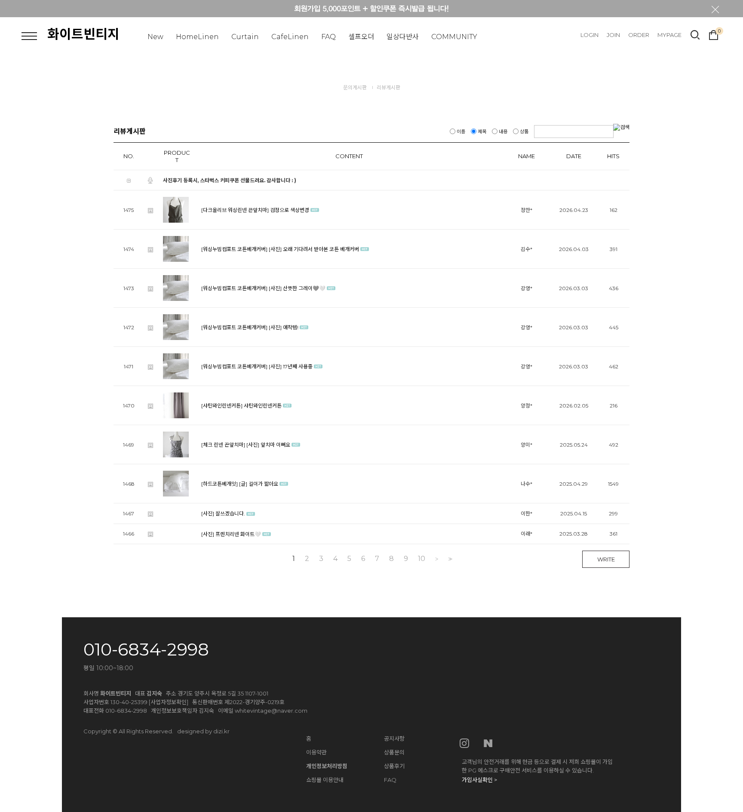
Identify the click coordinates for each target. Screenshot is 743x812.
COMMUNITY (454, 37)
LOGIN (589, 34)
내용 (503, 132)
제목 (482, 132)
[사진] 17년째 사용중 (291, 366)
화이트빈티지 (83, 34)
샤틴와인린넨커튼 (263, 405)
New (155, 37)
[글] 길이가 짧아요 (258, 484)
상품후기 (394, 766)
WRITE (606, 559)
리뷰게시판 (388, 87)
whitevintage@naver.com (271, 710)
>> (449, 559)
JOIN (613, 34)
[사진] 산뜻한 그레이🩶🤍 (297, 288)
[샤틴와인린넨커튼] (222, 405)
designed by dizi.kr (203, 731)
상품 (524, 132)
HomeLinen (197, 37)
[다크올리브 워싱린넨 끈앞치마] (235, 210)
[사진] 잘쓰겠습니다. (223, 514)
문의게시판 (355, 87)
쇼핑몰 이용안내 (325, 779)
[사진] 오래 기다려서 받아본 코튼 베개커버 (314, 249)
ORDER (638, 34)
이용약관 (316, 752)
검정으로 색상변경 (289, 210)
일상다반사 (403, 37)
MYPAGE (669, 34)
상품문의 (394, 752)
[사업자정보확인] (168, 702)
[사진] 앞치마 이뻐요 (268, 444)
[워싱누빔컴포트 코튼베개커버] (234, 249)
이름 (461, 132)
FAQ (328, 37)
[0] (713, 34)
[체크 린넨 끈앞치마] (223, 444)
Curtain (245, 37)
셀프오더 (361, 37)
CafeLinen (290, 37)
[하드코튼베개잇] (219, 484)
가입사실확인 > (479, 779)
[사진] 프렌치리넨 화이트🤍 (231, 534)
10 (421, 558)
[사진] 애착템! (283, 327)
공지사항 (394, 738)
